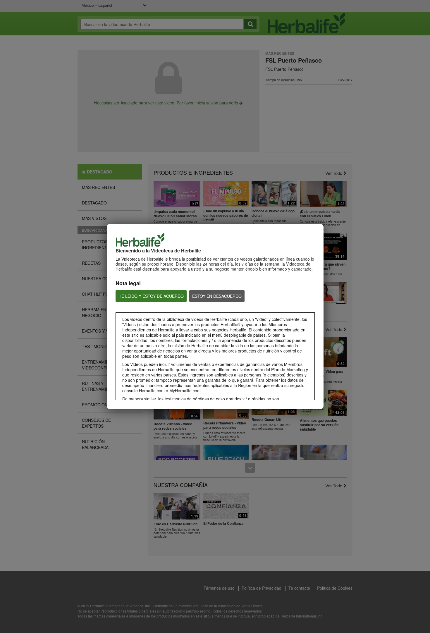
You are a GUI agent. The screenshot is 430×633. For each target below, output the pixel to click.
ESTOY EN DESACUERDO (217, 296)
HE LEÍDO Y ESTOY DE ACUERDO (151, 296)
